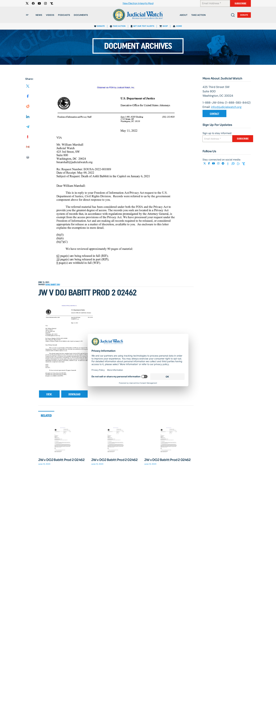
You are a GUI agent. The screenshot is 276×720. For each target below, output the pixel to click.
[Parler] (233, 163)
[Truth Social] (243, 163)
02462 (48, 284)
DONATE (101, 26)
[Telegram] (223, 163)
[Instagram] (218, 163)
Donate (244, 15)
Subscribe (240, 3)
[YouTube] (213, 163)
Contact (214, 113)
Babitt (54, 284)
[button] (27, 15)
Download (74, 394)
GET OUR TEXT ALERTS (143, 26)
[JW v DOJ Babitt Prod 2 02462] (62, 440)
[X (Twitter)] (205, 163)
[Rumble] (238, 163)
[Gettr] (228, 163)
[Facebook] (209, 163)
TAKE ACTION (119, 26)
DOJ (58, 284)
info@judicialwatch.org (226, 107)
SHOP (165, 26)
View (49, 394)
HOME (179, 26)
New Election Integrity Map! (138, 3)
